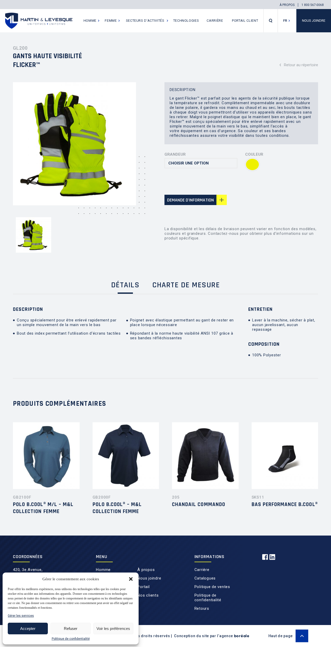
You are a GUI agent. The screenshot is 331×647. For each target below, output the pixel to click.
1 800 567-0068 (313, 5)
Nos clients (148, 595)
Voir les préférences (113, 628)
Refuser (70, 628)
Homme (90, 20)
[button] (130, 579)
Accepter (27, 628)
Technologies (186, 20)
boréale (242, 636)
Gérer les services (21, 616)
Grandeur (175, 154)
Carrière (215, 20)
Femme (111, 20)
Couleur (254, 154)
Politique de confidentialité (71, 639)
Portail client (245, 20)
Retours (201, 608)
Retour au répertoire (298, 64)
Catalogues (205, 578)
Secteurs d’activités (145, 20)
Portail (143, 586)
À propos (287, 5)
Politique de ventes (212, 586)
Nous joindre (313, 20)
